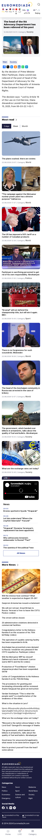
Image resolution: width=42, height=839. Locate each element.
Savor (17, 787)
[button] (33, 832)
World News (33, 791)
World (28, 162)
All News (21, 553)
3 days (6, 126)
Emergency (6, 798)
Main (5, 62)
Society (30, 32)
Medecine (32, 787)
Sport (28, 318)
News (4, 787)
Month (25, 126)
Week (15, 126)
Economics (6, 795)
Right (31, 798)
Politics (28, 278)
